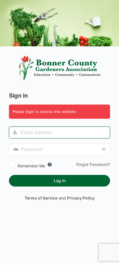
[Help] (49, 164)
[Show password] (104, 149)
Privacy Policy (81, 197)
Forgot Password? (93, 164)
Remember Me (31, 165)
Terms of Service (41, 197)
